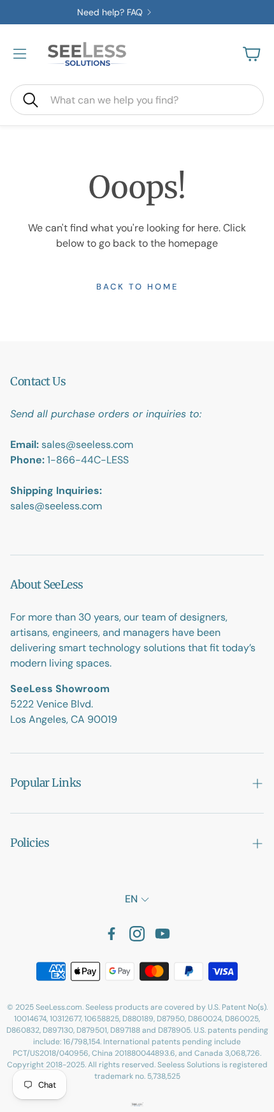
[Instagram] (137, 933)
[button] (137, 99)
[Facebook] (111, 933)
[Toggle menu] (19, 53)
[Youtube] (162, 933)
